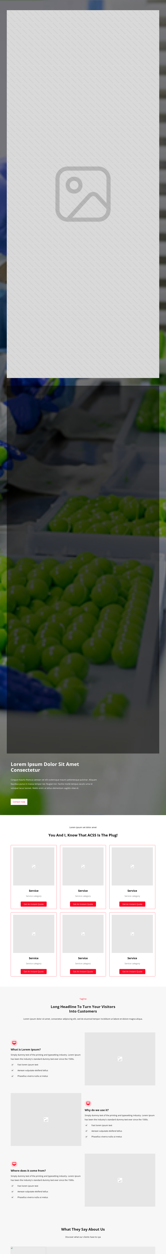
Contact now (19, 801)
